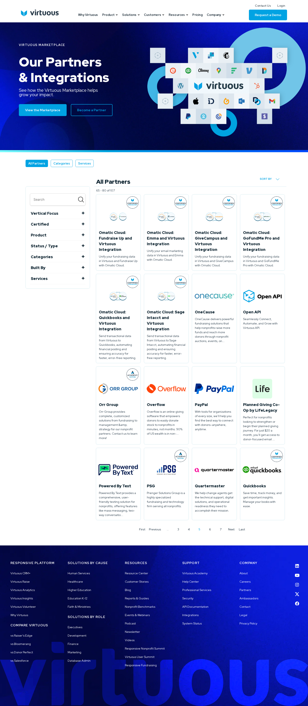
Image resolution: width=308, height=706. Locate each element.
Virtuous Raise (20, 581)
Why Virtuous (19, 615)
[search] (57, 199)
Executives (75, 627)
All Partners (36, 163)
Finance (73, 644)
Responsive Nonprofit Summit (145, 648)
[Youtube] (297, 573)
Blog (128, 590)
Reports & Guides (137, 598)
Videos (130, 640)
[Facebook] (297, 601)
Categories (61, 163)
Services (84, 163)
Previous (155, 529)
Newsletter (132, 632)
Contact (244, 607)
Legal (243, 615)
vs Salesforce (19, 661)
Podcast (130, 623)
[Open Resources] (187, 15)
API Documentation (195, 607)
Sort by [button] (266, 179)
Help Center (190, 581)
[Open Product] (117, 15)
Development (77, 635)
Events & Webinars (137, 615)
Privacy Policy (248, 623)
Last (242, 529)
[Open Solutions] (139, 15)
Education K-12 (77, 598)
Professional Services (196, 590)
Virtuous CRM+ (20, 573)
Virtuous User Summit (139, 657)
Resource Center (136, 573)
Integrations (190, 615)
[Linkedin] (297, 563)
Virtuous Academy (195, 573)
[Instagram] (297, 582)
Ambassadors (248, 598)
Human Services (79, 573)
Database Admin (79, 661)
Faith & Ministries (79, 607)
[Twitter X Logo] (297, 591)
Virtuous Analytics (22, 590)
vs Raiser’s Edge (21, 635)
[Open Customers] (163, 15)
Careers (245, 581)
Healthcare (75, 581)
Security (187, 598)
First (142, 529)
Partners (245, 590)
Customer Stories (137, 581)
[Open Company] (223, 15)
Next (231, 529)
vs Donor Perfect (21, 652)
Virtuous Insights (21, 598)
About (243, 573)
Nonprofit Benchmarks (140, 607)
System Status (192, 623)
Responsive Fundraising (141, 665)
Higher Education (79, 590)
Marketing (74, 652)
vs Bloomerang (20, 644)
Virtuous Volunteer (23, 607)
